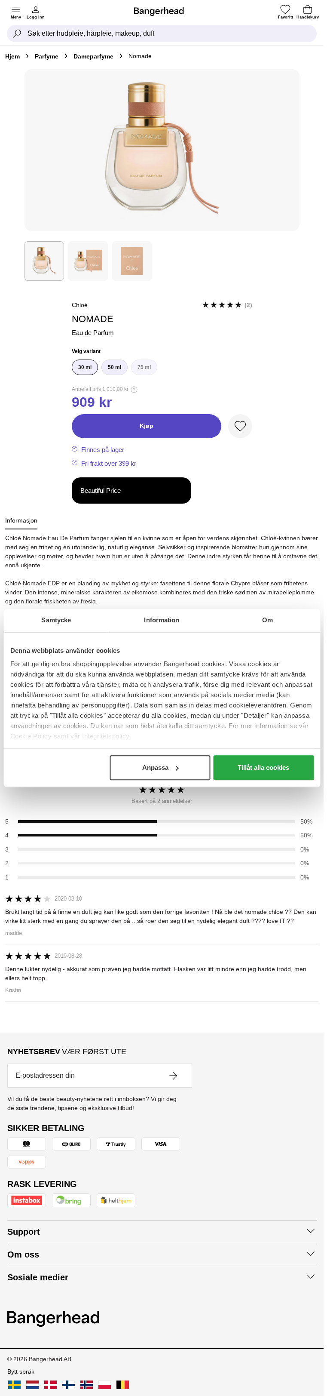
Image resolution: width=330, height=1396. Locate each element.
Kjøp (146, 425)
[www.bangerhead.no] (86, 1385)
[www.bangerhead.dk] (50, 1385)
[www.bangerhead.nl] (32, 1385)
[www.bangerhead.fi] (68, 1385)
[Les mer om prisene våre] (134, 389)
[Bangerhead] (162, 11)
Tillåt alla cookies (263, 767)
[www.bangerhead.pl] (105, 1385)
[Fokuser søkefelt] (17, 33)
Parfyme (46, 56)
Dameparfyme (93, 56)
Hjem (12, 56)
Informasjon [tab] (21, 520)
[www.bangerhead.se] (14, 1385)
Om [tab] (267, 620)
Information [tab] (161, 620)
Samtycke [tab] (56, 620)
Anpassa (155, 767)
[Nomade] (44, 261)
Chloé (80, 304)
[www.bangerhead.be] (123, 1385)
